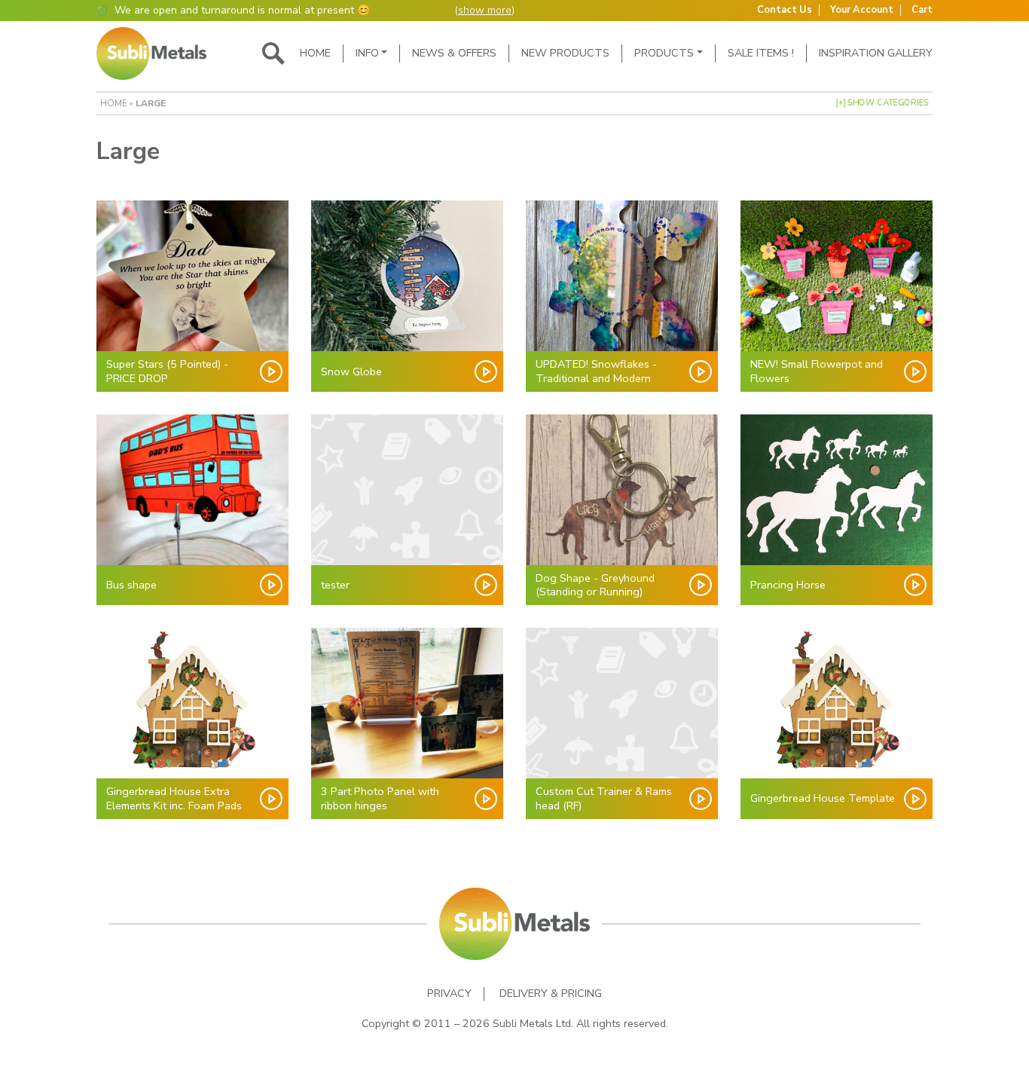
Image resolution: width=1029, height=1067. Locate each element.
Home (315, 52)
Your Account (861, 10)
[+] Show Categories (882, 103)
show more (484, 10)
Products (664, 52)
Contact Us (784, 10)
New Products (565, 52)
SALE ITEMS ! (761, 52)
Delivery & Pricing (550, 993)
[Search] (273, 53)
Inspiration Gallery (876, 52)
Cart (922, 10)
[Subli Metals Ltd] (151, 53)
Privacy (449, 993)
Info (367, 52)
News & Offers (454, 52)
